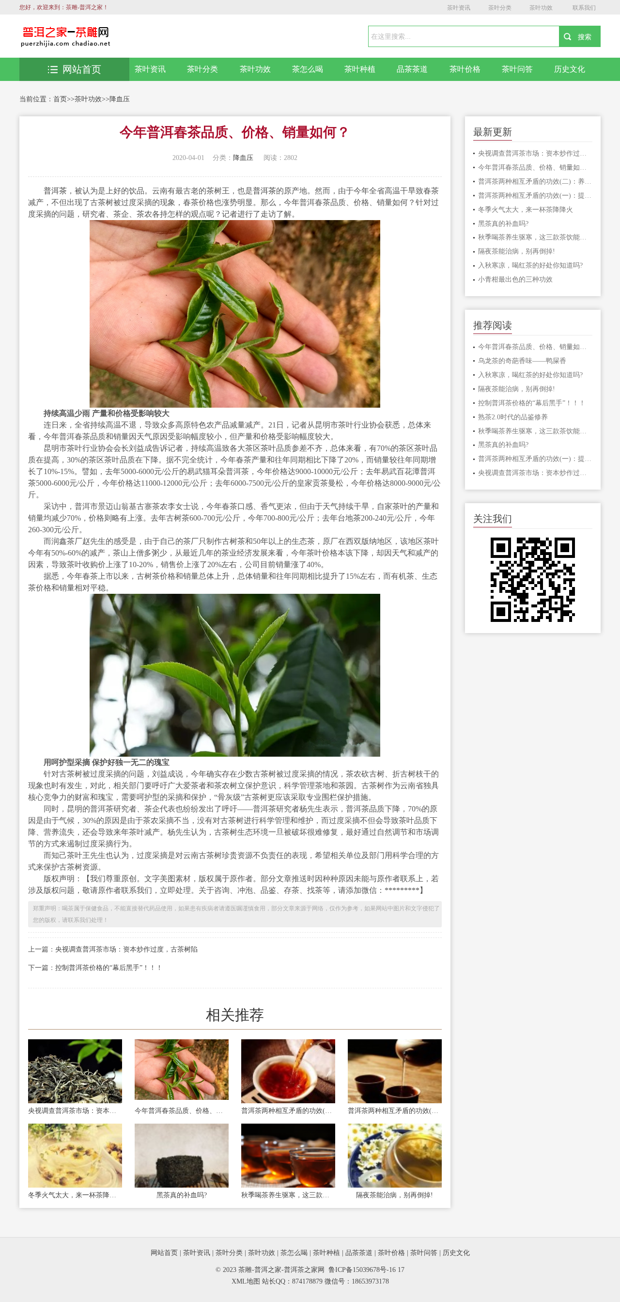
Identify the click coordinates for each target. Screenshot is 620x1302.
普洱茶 (55, 191)
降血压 (119, 99)
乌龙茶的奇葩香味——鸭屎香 (522, 361)
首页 (60, 99)
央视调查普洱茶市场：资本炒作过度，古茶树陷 (126, 949)
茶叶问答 (517, 69)
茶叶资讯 (458, 7)
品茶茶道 (412, 69)
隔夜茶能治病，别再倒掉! (394, 1195)
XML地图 (246, 1281)
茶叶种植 (359, 69)
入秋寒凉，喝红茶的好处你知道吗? (530, 265)
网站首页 (81, 69)
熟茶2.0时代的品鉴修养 (513, 417)
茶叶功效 (541, 7)
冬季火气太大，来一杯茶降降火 (75, 1195)
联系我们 (584, 7)
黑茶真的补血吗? (181, 1195)
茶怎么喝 (307, 69)
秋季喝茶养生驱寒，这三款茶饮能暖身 (288, 1195)
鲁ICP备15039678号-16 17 (366, 1269)
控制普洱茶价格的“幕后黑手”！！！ (109, 967)
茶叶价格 (465, 69)
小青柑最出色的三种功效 (515, 279)
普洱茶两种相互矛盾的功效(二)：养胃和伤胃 (288, 1110)
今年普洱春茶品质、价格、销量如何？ (182, 1110)
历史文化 (569, 69)
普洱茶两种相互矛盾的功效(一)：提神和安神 (395, 1110)
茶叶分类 (500, 7)
